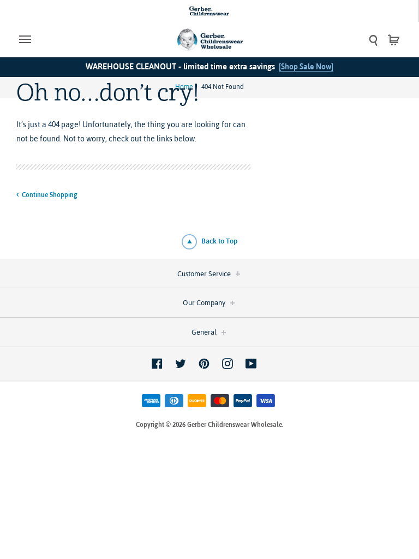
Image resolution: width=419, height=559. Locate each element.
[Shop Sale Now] (306, 66)
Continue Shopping (49, 195)
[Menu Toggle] (67, 39)
